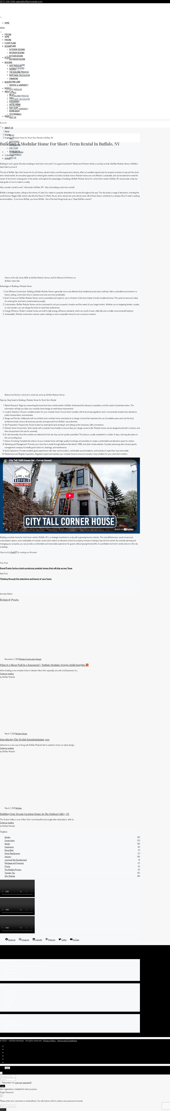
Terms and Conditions (67, 1040)
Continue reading (7, 673)
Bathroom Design (17, 59)
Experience (14, 141)
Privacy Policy (49, 1040)
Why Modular (15, 89)
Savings (12, 69)
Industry (8, 856)
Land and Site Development (16, 860)
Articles (7, 134)
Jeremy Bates (17, 152)
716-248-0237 (11, 973)
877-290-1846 (11, 969)
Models (8, 116)
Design (8, 46)
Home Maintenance (12, 853)
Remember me (8, 1082)
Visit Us (12, 158)
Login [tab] (7, 1068)
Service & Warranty (18, 109)
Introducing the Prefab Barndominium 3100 (24, 739)
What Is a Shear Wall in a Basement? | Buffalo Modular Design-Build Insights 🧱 (44, 664)
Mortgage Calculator (19, 99)
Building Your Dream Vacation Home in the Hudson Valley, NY (34, 813)
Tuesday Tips (10, 873)
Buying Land (14, 82)
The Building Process (19, 96)
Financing (13, 78)
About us (9, 127)
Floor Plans (10, 43)
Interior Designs (16, 68)
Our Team (13, 107)
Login (2, 1086)
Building (8, 82)
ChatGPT (13, 552)
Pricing (8, 34)
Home (7, 36)
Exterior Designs (17, 49)
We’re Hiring (14, 104)
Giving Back (14, 111)
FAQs (11, 98)
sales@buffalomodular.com (17, 979)
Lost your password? (23, 1082)
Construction (31, 659)
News (11, 135)
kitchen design (16, 56)
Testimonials (15, 154)
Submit (3, 1110)
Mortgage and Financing (14, 863)
